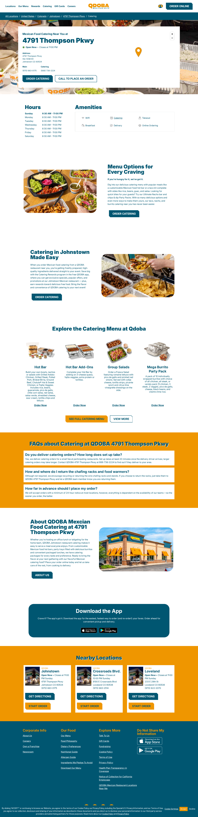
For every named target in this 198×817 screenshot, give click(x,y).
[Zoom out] (172, 38)
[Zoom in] (172, 34)
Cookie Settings (171, 809)
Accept (183, 809)
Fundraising (105, 746)
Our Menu (23, 6)
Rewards (35, 6)
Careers (71, 6)
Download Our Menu (71, 768)
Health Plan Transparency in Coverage (113, 770)
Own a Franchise (31, 746)
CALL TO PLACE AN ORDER (75, 78)
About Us (27, 735)
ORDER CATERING (37, 78)
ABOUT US (42, 575)
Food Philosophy (69, 741)
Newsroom (28, 751)
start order (38, 706)
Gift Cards (59, 6)
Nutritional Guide (69, 751)
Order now (40, 405)
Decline (192, 809)
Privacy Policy (106, 762)
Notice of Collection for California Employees (115, 778)
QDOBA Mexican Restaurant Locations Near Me (118, 787)
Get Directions (40, 696)
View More (121, 419)
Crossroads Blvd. (107, 671)
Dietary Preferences (71, 746)
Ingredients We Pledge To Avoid (77, 762)
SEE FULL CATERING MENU (86, 419)
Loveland (152, 671)
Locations (10, 6)
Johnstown (50, 671)
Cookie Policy (106, 751)
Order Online (179, 6)
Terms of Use (105, 757)
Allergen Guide (68, 757)
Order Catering (124, 213)
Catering (47, 6)
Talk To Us (104, 735)
